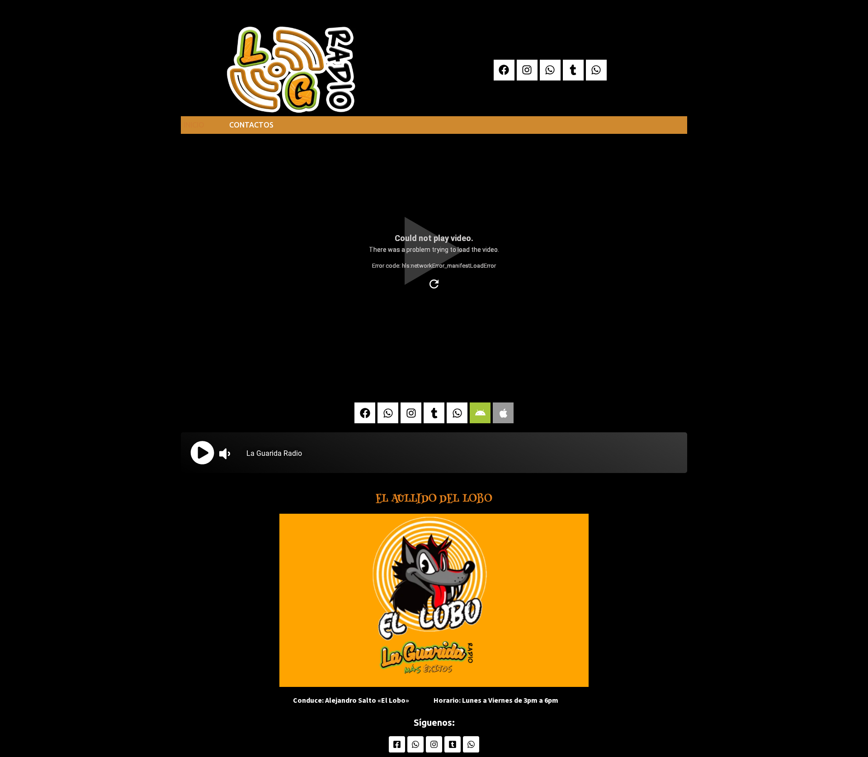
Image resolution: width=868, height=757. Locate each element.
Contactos (251, 125)
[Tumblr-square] (452, 744)
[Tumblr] (573, 70)
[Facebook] (504, 70)
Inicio (194, 125)
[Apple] (503, 412)
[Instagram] (527, 70)
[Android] (480, 412)
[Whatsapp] (550, 70)
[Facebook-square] (397, 744)
